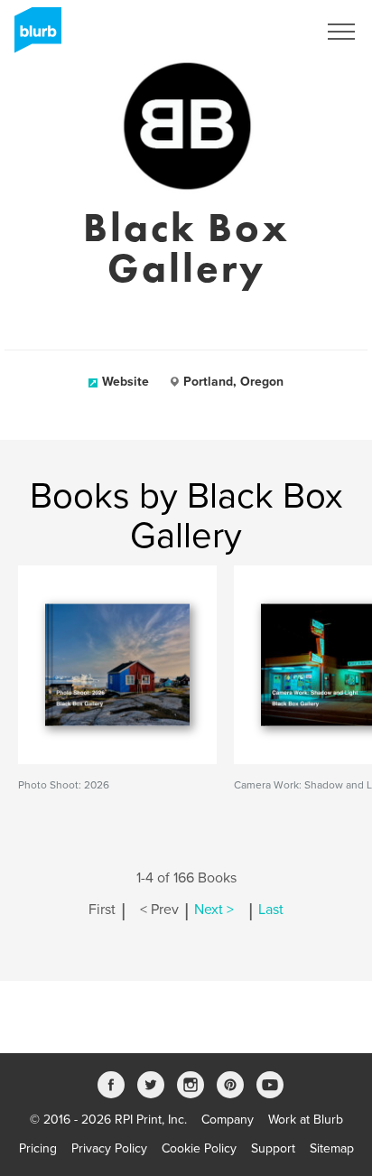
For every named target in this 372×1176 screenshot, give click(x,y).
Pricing (38, 1148)
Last (271, 910)
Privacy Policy (109, 1148)
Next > (214, 910)
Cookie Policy (199, 1148)
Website (125, 381)
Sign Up (271, 31)
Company (227, 1119)
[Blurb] (32, 36)
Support (273, 1148)
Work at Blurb (305, 1119)
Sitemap (332, 1148)
